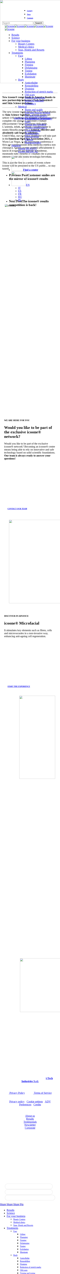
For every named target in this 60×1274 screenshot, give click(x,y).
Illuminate (24, 1252)
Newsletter (30, 1124)
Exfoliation (24, 1249)
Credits (37, 1104)
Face (15, 1231)
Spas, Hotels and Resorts (23, 1225)
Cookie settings (35, 1101)
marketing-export (24, 118)
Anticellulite (25, 1258)
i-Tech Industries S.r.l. (37, 1080)
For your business (16, 1216)
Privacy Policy (17, 1092)
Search (38, 23)
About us (30, 1115)
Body (15, 1255)
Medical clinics (19, 1222)
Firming (23, 1240)
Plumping (24, 1237)
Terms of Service (42, 1092)
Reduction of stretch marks (30, 1267)
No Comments (42, 118)
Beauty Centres (19, 1219)
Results (30, 1118)
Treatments (12, 1228)
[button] (19, 509)
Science (11, 1213)
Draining (23, 1264)
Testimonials (30, 1121)
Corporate (30, 1127)
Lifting (22, 1234)
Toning (23, 1246)
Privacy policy (16, 1101)
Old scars (24, 1270)
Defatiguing (24, 1243)
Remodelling (25, 1261)
